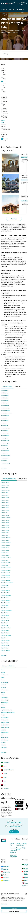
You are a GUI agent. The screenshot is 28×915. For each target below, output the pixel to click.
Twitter (4, 875)
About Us (12, 844)
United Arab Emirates (25, 873)
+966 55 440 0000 (15, 827)
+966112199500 (16, 822)
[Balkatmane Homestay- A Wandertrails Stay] (10, 204)
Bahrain (25, 877)
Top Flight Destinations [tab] (8, 478)
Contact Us (24, 844)
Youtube (4, 878)
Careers (12, 848)
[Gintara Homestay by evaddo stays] (10, 183)
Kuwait (25, 868)
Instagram (4, 872)
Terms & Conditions (18, 844)
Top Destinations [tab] (7, 386)
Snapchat (4, 880)
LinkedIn (4, 869)
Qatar (25, 883)
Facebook (4, 866)
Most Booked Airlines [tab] (8, 666)
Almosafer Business (12, 851)
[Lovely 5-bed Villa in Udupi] (10, 163)
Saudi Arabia (25, 865)
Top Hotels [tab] (17, 386)
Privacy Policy (18, 848)
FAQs (23, 848)
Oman (25, 880)
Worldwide (25, 886)
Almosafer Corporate (12, 855)
